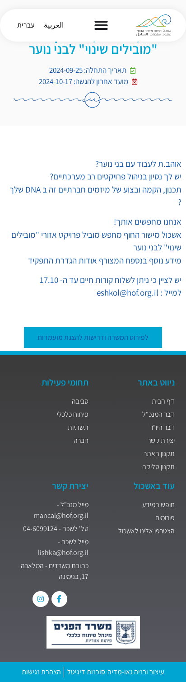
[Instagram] (40, 599)
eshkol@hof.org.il (127, 292)
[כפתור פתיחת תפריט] (101, 25)
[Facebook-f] (59, 599)
